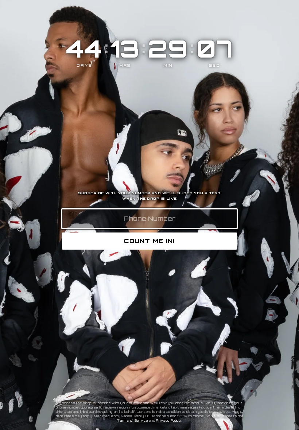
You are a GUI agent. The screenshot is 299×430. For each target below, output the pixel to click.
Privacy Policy (168, 420)
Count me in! (149, 241)
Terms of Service (132, 420)
